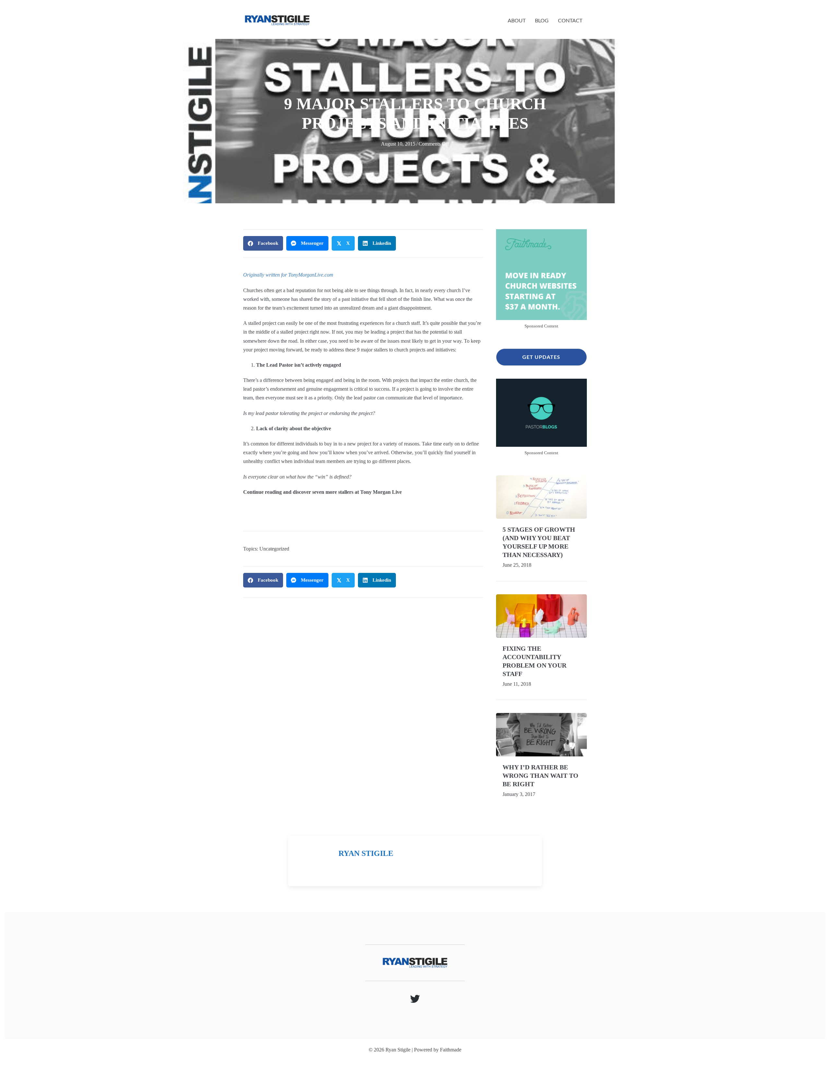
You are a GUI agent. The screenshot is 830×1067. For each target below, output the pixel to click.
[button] (541, 357)
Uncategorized (274, 548)
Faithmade (450, 1049)
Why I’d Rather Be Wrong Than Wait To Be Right (540, 776)
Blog (542, 20)
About (517, 20)
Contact (570, 20)
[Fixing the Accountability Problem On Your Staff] (541, 615)
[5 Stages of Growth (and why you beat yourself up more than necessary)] (541, 496)
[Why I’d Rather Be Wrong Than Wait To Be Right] (541, 734)
